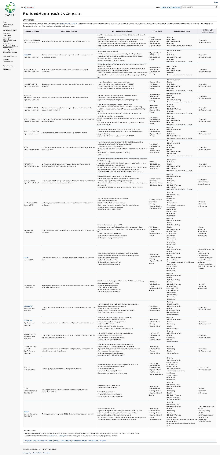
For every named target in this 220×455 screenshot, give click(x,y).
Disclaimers (46, 453)
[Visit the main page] (10, 9)
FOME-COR (27, 55)
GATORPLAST (28, 306)
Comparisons (66, 440)
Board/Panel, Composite (97, 440)
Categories (28, 440)
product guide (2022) (68, 23)
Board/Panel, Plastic (79, 440)
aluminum (52, 436)
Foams (56, 440)
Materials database (40, 440)
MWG (50, 440)
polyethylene (63, 436)
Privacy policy (26, 453)
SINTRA (26, 257)
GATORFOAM (28, 320)
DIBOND (26, 412)
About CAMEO (36, 453)
